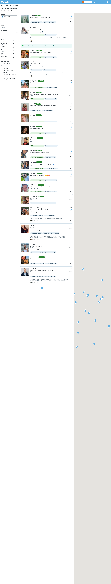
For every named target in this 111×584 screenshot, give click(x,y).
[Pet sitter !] (46, 232)
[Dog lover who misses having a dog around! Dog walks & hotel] (46, 95)
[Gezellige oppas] (46, 199)
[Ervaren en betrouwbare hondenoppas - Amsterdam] (46, 275)
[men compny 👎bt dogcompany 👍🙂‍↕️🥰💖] (46, 177)
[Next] (53, 288)
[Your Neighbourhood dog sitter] (46, 142)
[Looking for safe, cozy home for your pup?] (46, 154)
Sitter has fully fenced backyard (8, 71)
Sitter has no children (7, 68)
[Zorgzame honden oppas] (46, 248)
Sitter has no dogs (7, 63)
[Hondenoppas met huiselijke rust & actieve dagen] (46, 214)
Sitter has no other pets (8, 66)
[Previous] (39, 288)
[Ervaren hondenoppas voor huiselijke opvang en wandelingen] (46, 260)
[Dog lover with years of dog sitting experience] (46, 54)
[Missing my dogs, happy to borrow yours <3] (46, 84)
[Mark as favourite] (70, 21)
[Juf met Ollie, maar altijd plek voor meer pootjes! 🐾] (46, 165)
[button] (87, 295)
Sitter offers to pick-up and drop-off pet (9, 79)
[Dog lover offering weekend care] (46, 130)
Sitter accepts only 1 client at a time (9, 75)
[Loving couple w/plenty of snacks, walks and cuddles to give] (46, 34)
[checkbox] (1, 63)
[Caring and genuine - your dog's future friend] (46, 19)
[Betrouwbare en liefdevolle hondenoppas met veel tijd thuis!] (46, 118)
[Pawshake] (5, 2)
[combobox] (9, 16)
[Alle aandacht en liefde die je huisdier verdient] (46, 188)
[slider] (1, 32)
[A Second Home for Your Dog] (46, 69)
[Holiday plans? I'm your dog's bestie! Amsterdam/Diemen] (46, 107)
